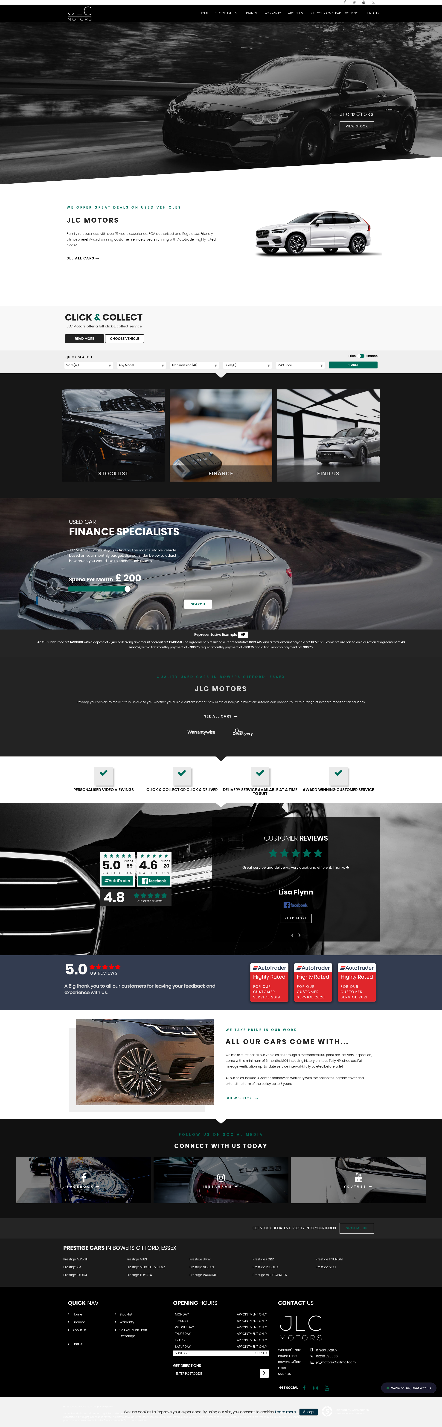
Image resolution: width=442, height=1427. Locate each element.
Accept (308, 1412)
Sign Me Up (357, 1228)
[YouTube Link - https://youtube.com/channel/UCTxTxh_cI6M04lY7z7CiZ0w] (364, 2)
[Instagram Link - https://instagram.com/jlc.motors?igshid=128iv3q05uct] (354, 2)
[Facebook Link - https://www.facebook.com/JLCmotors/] (344, 2)
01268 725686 (326, 1356)
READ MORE (84, 339)
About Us (295, 13)
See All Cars (81, 258)
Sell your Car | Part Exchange (335, 13)
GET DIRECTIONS (187, 1366)
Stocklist (223, 13)
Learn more (285, 1412)
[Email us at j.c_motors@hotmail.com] (374, 2)
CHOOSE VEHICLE (124, 339)
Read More (296, 918)
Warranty (273, 13)
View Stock (240, 1098)
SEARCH (353, 365)
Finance (251, 13)
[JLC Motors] (79, 13)
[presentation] (292, 933)
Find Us (373, 13)
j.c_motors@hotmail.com (335, 1362)
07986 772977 (326, 1350)
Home (204, 13)
